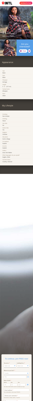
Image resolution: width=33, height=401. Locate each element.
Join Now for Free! (26, 3)
